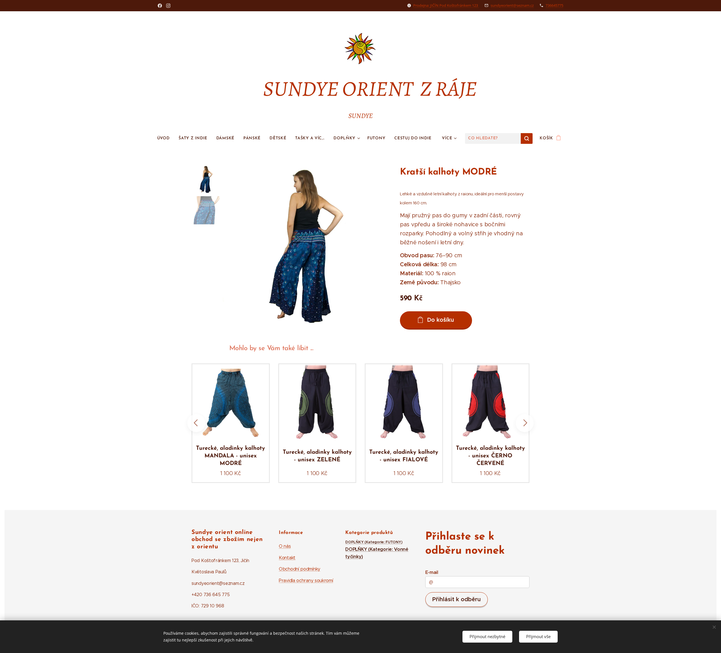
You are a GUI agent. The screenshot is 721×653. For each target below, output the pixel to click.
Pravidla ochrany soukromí (306, 580)
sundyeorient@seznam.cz (512, 5)
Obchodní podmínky (299, 569)
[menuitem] (165, 138)
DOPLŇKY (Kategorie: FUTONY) (373, 542)
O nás (285, 546)
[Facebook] (159, 5)
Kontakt (287, 557)
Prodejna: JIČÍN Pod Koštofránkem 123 (446, 5)
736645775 (554, 5)
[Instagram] (168, 5)
